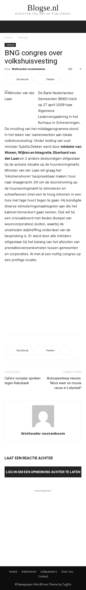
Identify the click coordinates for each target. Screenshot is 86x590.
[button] (79, 27)
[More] (65, 79)
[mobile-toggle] (7, 27)
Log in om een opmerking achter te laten (43, 472)
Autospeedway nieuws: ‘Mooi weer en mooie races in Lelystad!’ (64, 383)
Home (9, 38)
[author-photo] (43, 427)
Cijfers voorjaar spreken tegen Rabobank (23, 380)
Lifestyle (23, 38)
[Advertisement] (43, 297)
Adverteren (29, 572)
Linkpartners (49, 572)
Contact (43, 576)
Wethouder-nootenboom (28, 69)
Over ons (67, 572)
